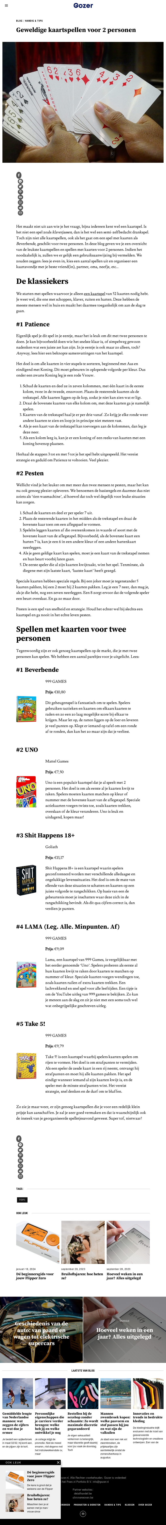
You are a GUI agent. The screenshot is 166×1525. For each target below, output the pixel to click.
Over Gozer (145, 1505)
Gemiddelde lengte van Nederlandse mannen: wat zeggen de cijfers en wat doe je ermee (17, 1423)
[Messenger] (20, 181)
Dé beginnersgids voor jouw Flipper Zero (35, 1276)
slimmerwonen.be (83, 1497)
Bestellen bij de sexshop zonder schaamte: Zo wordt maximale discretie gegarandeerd (83, 1421)
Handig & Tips (34, 20)
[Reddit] (20, 207)
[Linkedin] (20, 197)
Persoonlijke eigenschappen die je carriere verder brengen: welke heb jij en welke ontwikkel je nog (49, 1423)
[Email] (20, 213)
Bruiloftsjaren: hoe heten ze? (82, 1276)
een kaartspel (94, 293)
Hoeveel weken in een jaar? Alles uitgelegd (125, 1276)
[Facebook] (18, 175)
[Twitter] (20, 186)
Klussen (130, 1505)
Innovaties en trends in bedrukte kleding (148, 1418)
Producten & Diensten (87, 1505)
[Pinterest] (20, 192)
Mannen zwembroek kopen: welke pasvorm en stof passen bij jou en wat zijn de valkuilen (115, 1423)
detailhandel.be (83, 1493)
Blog (19, 20)
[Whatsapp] (20, 202)
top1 (22, 1199)
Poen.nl (71, 1482)
